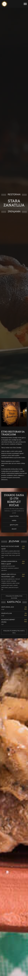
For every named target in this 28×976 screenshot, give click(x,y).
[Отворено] (25, 4)
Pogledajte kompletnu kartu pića (14, 632)
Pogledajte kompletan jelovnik (14, 597)
